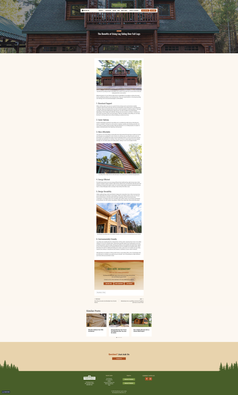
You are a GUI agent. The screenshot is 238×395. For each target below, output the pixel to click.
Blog (119, 10)
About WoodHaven (109, 383)
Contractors (108, 10)
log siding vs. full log (101, 292)
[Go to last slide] (88, 324)
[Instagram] (150, 378)
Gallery (114, 10)
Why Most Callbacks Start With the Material (95, 330)
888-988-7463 (89, 384)
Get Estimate (153, 10)
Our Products (109, 378)
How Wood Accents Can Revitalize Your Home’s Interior (105, 301)
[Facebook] (146, 378)
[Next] (150, 324)
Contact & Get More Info (109, 382)
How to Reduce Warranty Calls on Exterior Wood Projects (141, 330)
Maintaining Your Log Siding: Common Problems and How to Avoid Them (132, 301)
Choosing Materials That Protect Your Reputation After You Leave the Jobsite (119, 331)
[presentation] (96, 320)
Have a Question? (145, 10)
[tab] (116, 337)
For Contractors (109, 379)
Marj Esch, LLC (122, 392)
